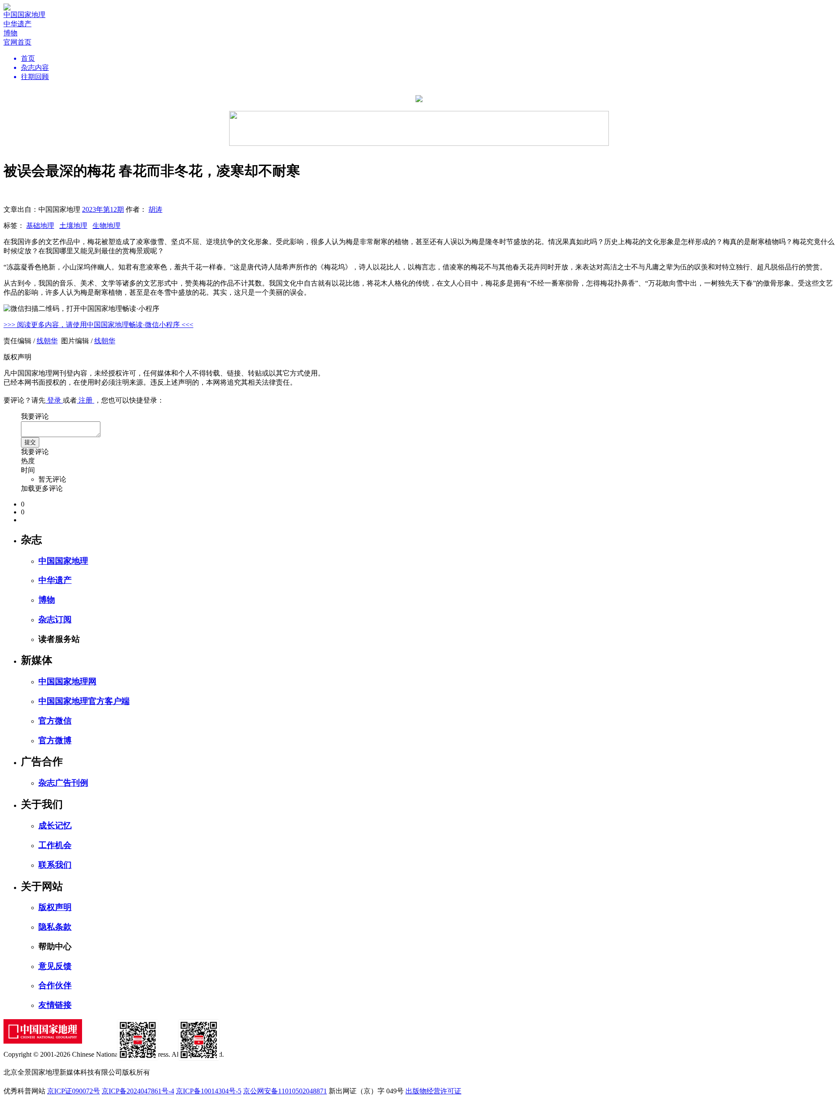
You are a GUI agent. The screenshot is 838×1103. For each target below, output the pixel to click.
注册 (85, 400)
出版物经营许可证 (433, 1091)
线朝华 (47, 341)
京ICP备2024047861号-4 (138, 1091)
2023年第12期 (103, 209)
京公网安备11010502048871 (285, 1091)
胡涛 (155, 209)
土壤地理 (73, 225)
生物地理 (106, 225)
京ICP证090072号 (73, 1091)
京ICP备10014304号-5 (208, 1091)
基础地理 (40, 225)
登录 (54, 400)
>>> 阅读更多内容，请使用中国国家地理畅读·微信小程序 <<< (98, 324)
